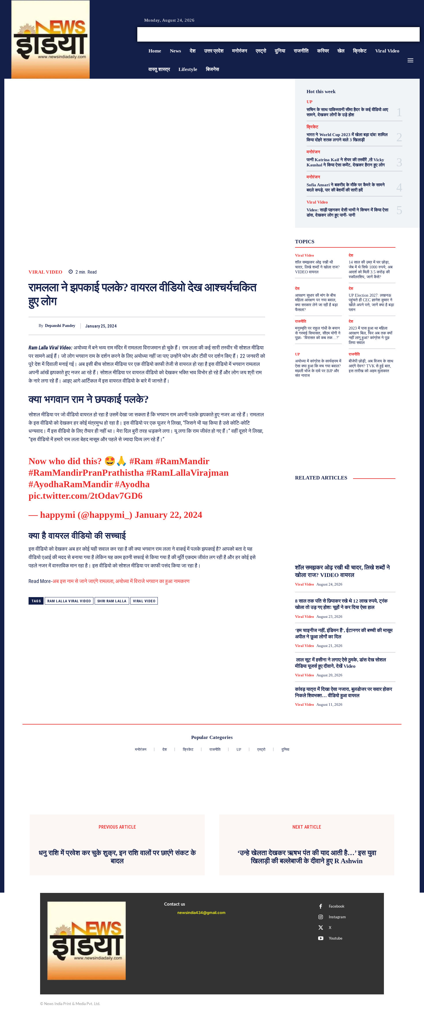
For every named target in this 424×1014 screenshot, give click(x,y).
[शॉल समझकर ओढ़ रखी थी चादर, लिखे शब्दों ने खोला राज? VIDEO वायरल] (345, 523)
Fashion (332, 225)
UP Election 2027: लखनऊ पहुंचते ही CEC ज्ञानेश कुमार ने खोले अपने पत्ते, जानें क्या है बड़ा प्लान (371, 302)
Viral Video (46, 272)
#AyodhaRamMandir (70, 484)
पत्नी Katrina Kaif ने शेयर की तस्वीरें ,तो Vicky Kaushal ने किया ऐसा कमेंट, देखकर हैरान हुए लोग (346, 162)
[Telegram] (259, 326)
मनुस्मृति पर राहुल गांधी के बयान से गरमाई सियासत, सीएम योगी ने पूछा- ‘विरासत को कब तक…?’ (317, 333)
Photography (319, 230)
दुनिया (339, 240)
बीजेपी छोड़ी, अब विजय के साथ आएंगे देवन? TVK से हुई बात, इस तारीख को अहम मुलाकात (371, 366)
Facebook (336, 906)
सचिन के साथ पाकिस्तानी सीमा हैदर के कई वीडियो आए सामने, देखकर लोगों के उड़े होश (347, 112)
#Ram (141, 461)
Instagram (337, 917)
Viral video (144, 601)
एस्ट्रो (341, 235)
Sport (362, 230)
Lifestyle (371, 225)
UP (309, 102)
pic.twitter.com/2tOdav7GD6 (85, 495)
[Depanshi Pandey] (34, 326)
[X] (410, 34)
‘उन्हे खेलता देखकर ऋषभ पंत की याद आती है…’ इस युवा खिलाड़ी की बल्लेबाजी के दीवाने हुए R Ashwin (306, 857)
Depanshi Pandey (60, 325)
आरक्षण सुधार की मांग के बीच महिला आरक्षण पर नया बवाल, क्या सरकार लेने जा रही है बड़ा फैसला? (316, 302)
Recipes (343, 230)
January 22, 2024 (168, 514)
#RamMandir (182, 461)
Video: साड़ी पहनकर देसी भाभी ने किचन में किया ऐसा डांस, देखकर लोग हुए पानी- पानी (347, 212)
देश (354, 240)
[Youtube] (417, 34)
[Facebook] (396, 34)
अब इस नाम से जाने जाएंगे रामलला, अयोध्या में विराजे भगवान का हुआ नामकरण (121, 581)
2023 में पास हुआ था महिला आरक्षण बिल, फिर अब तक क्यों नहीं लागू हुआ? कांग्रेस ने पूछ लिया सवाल (370, 335)
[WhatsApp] (246, 326)
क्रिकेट (312, 127)
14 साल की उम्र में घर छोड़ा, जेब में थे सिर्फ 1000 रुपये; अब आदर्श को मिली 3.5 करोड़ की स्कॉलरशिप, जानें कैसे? (371, 269)
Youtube (335, 938)
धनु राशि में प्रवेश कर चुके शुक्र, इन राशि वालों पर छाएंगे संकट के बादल (117, 857)
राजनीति (364, 246)
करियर (358, 235)
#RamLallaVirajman (187, 472)
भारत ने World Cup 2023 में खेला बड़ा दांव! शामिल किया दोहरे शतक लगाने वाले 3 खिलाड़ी (347, 137)
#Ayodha (132, 484)
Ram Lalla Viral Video (69, 601)
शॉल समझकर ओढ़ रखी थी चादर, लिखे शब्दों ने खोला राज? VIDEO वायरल (317, 267)
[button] (376, 34)
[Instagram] (403, 34)
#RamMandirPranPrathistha (86, 472)
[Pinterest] (233, 326)
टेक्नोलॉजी (321, 240)
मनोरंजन (313, 152)
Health (351, 225)
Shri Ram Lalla (112, 601)
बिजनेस (369, 240)
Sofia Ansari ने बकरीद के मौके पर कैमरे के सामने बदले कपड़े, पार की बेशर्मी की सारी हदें (346, 187)
